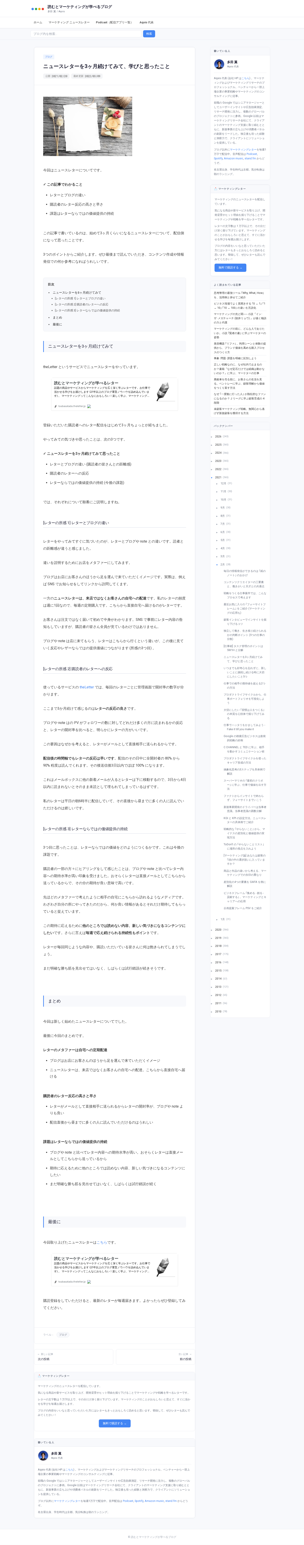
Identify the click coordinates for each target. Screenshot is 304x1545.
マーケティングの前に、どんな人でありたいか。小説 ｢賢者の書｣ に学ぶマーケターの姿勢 (240, 333)
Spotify (139, 1501)
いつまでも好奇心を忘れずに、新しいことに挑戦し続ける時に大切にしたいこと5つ (246, 672)
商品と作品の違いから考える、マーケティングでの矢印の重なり (246, 873)
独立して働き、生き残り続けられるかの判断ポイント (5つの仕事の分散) (246, 635)
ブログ (49, 56)
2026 (218, 436)
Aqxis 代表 (147, 22)
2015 (218, 970)
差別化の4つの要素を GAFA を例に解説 (246, 884)
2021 (218, 477)
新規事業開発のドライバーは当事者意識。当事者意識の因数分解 (246, 809)
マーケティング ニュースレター (69, 22)
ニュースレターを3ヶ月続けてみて (77, 292)
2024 (218, 452)
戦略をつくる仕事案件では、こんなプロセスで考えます (246, 595)
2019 (218, 937)
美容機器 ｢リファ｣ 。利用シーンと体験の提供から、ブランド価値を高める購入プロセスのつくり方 (240, 348)
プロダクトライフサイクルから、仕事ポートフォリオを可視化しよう (246, 698)
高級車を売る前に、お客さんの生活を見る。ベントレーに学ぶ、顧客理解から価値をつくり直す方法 (239, 384)
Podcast (128, 1501)
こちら (102, 1242)
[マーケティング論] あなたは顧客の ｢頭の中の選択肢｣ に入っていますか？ (246, 859)
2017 (218, 954)
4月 (223, 548)
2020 (218, 929)
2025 (218, 444)
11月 (224, 491)
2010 (218, 1011)
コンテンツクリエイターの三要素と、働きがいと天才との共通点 (245, 584)
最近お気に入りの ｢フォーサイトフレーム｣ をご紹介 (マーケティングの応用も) (246, 608)
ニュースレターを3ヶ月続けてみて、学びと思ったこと (245, 659)
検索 (149, 33)
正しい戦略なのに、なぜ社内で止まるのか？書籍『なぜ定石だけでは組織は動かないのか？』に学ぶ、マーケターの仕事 (239, 369)
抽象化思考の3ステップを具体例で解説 (246, 771)
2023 (218, 461)
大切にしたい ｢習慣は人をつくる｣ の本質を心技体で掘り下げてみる (245, 714)
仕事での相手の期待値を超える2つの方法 (246, 685)
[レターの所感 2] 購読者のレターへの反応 (81, 304)
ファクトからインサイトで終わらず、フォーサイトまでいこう (245, 798)
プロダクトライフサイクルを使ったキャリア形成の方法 (246, 760)
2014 (218, 978)
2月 (223, 564)
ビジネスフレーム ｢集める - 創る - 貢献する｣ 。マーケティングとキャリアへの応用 (246, 897)
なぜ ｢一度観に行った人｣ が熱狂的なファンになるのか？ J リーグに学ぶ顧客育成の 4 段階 (240, 398)
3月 (223, 556)
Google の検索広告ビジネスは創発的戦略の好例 (246, 738)
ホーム (38, 22)
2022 (218, 469)
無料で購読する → (115, 1423)
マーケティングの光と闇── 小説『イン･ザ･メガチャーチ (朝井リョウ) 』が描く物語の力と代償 (240, 318)
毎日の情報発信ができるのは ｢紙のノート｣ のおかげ (246, 573)
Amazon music (154, 1501)
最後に (57, 324)
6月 (223, 531)
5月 (223, 540)
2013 (218, 986)
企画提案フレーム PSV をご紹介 (244, 908)
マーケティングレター (67, 1501)
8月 (223, 515)
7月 (223, 523)
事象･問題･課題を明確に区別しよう (235, 358)
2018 (218, 946)
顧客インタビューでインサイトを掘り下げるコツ (246, 621)
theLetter (87, 687)
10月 (224, 499)
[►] (214, 436)
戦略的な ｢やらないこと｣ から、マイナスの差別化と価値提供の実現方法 (246, 833)
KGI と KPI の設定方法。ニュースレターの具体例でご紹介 (246, 820)
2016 (218, 962)
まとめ (57, 317)
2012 (218, 995)
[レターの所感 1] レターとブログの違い (80, 298)
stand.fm (171, 1501)
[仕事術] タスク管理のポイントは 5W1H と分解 (245, 648)
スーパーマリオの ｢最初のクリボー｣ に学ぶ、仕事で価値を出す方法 (246, 784)
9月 (223, 507)
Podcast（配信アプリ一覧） (114, 22)
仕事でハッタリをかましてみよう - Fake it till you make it (246, 727)
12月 (224, 483)
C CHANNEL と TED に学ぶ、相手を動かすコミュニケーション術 (245, 749)
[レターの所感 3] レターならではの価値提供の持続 (87, 310)
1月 (223, 919)
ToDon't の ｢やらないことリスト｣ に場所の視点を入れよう (245, 846)
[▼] (214, 477)
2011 (218, 1003)
